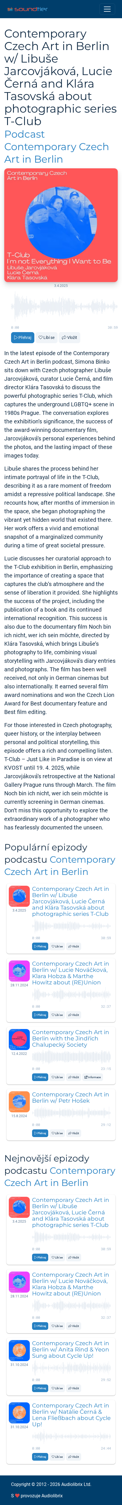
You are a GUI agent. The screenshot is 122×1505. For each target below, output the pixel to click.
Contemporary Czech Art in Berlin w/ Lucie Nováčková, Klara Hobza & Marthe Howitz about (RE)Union (70, 973)
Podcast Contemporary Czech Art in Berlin (56, 146)
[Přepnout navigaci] (107, 9)
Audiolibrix (52, 1495)
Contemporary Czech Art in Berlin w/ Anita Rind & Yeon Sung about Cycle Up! (70, 1349)
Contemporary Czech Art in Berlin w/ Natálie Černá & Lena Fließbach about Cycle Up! (71, 1415)
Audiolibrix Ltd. (76, 1484)
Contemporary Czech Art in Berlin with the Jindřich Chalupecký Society (70, 1038)
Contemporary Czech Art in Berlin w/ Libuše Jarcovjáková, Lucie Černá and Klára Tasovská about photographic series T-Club (70, 901)
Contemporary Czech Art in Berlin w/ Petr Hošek (70, 1097)
